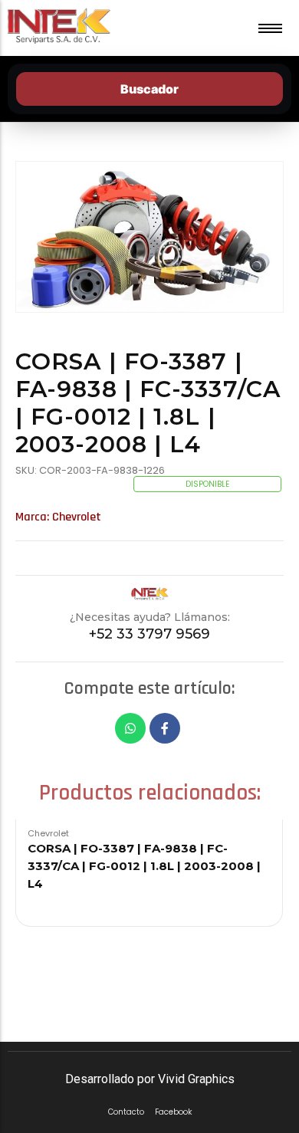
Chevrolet (76, 517)
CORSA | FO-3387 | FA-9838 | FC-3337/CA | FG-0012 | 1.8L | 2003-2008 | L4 (144, 866)
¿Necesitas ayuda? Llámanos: (150, 617)
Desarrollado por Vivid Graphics (150, 1079)
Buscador (149, 89)
